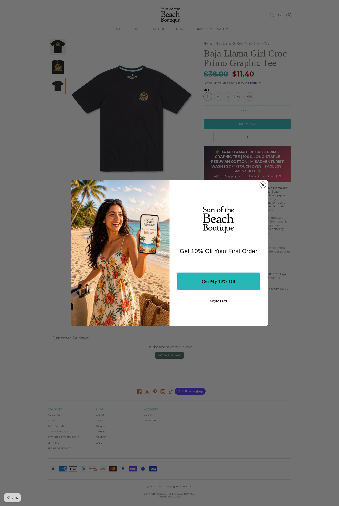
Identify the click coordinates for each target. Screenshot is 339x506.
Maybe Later (218, 301)
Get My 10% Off (218, 281)
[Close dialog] (263, 185)
